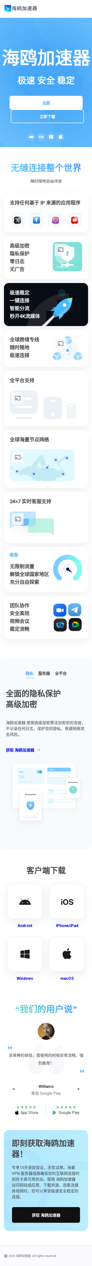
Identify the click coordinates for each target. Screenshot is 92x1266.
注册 (46, 103)
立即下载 (47, 117)
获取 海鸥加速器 (46, 1215)
